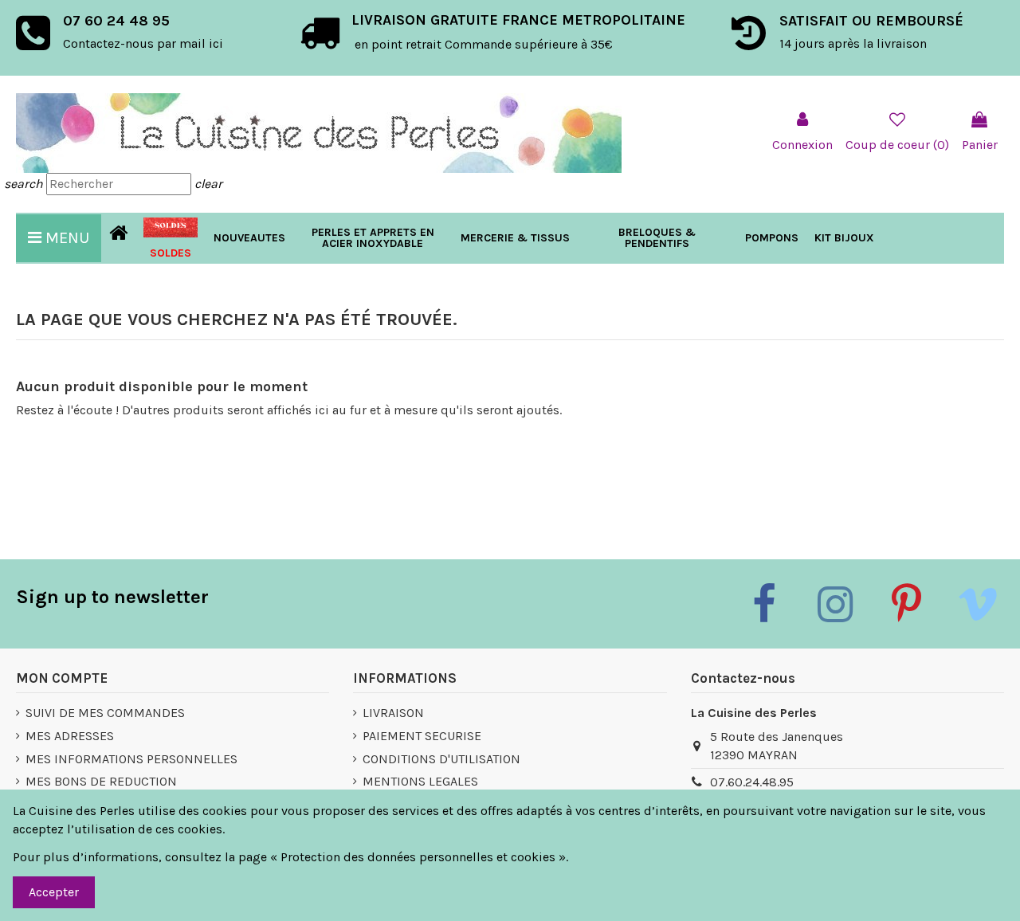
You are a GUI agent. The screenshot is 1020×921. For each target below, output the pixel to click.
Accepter (54, 891)
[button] (515, 238)
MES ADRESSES (70, 735)
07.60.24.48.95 (752, 782)
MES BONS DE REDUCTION (101, 781)
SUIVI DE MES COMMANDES (105, 712)
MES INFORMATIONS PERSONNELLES (131, 758)
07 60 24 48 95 (116, 20)
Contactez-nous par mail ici (143, 43)
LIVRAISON (393, 712)
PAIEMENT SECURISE (422, 735)
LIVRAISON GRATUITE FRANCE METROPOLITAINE (518, 20)
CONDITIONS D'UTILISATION (441, 758)
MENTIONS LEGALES (420, 781)
